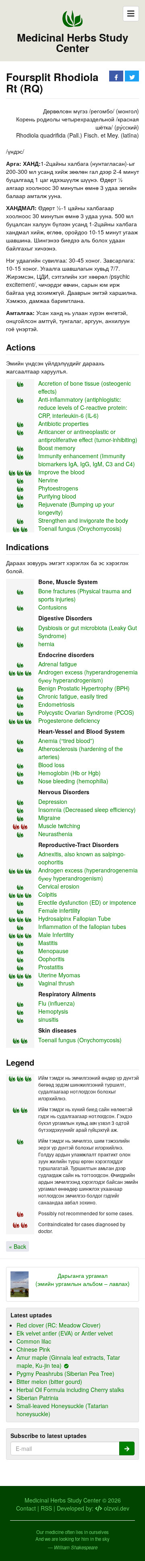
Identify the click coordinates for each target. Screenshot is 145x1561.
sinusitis (48, 1019)
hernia (46, 644)
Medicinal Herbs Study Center (72, 42)
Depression (52, 801)
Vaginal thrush (56, 983)
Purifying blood (57, 496)
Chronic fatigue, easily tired (73, 696)
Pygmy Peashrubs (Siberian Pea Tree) (65, 1373)
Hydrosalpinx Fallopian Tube (74, 918)
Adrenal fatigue (57, 664)
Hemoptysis (53, 1011)
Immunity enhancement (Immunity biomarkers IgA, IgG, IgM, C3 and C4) (86, 460)
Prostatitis (50, 967)
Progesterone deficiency (69, 720)
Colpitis (47, 894)
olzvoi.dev (115, 1508)
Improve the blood (61, 472)
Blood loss (51, 765)
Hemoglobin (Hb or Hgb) (69, 773)
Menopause (53, 951)
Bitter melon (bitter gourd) (49, 1381)
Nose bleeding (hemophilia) (73, 781)
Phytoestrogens (58, 488)
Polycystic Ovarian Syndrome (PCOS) (86, 712)
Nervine (48, 480)
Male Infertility (56, 935)
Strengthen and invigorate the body (83, 520)
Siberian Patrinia (37, 1398)
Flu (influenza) (56, 1003)
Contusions (52, 607)
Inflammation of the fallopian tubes (82, 926)
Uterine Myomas (59, 975)
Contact (26, 1508)
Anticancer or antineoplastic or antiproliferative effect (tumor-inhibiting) (87, 436)
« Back (17, 1246)
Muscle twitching (59, 826)
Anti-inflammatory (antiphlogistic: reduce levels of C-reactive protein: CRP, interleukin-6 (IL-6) (82, 407)
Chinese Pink (33, 1349)
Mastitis (48, 943)
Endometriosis (56, 704)
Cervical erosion (58, 886)
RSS (46, 1508)
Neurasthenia (55, 834)
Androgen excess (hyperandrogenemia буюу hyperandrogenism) (88, 676)
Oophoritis (51, 959)
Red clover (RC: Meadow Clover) (59, 1325)
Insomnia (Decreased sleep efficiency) (87, 810)
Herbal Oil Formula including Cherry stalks (70, 1390)
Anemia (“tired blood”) (66, 741)
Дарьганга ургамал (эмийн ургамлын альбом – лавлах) (82, 1279)
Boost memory (56, 448)
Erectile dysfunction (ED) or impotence (87, 902)
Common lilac (34, 1341)
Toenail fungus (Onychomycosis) (80, 528)
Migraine (49, 818)
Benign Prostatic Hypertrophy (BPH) (84, 688)
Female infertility (59, 910)
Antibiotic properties (63, 423)
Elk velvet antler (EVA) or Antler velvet (65, 1333)
